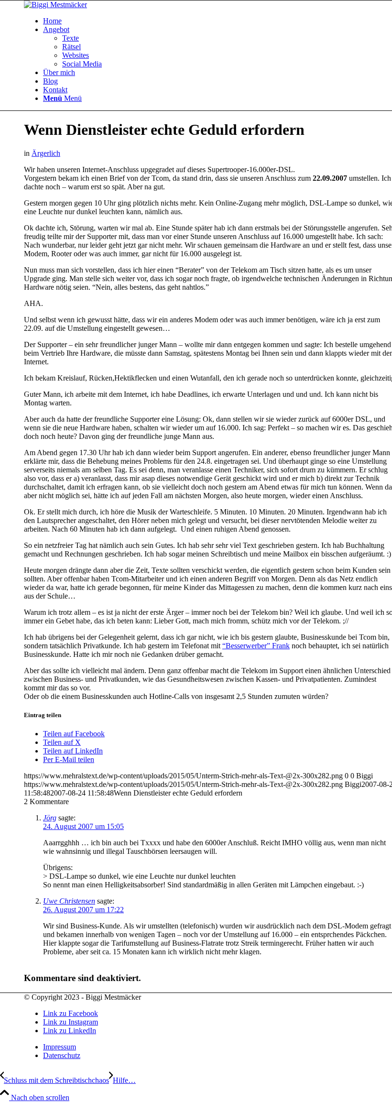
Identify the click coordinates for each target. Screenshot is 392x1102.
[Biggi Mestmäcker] (55, 4)
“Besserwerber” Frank (256, 646)
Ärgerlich (46, 153)
